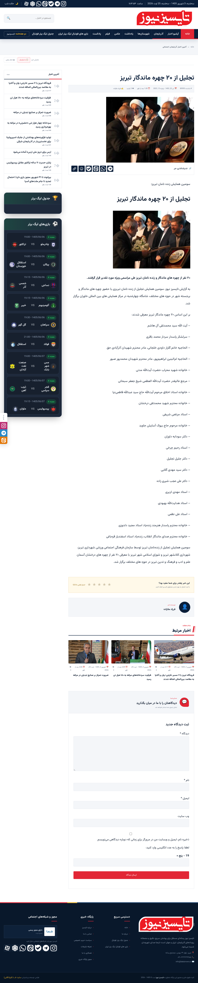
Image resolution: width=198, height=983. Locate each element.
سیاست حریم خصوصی (83, 940)
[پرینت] (82, 169)
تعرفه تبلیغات (86, 946)
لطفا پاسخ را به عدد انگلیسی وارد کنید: (167, 847)
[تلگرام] (57, 3)
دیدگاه (184, 733)
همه (8, 74)
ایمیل (185, 798)
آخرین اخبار (182, 46)
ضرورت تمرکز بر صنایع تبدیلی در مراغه (90, 675)
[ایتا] (3, 440)
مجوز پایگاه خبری (85, 959)
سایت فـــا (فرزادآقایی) (12, 977)
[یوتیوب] (51, 3)
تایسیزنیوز (16, 34)
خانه (187, 34)
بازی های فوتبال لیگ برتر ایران (73, 34)
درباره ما (125, 934)
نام (186, 780)
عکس (117, 34)
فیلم (107, 34)
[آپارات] (26, 3)
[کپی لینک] (74, 169)
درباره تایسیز (87, 927)
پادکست (97, 34)
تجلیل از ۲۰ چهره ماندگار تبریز (153, 199)
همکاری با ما (87, 953)
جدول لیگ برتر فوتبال (43, 34)
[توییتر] (32, 3)
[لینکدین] (45, 3)
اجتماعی (166, 46)
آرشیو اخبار (173, 34)
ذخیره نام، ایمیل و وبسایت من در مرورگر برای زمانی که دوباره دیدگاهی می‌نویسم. (143, 839)
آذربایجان (158, 34)
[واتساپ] (38, 3)
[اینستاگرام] (63, 3)
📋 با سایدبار (24, 60)
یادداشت (129, 34)
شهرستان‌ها (143, 34)
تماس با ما (87, 934)
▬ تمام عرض (10, 60)
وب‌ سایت (183, 816)
